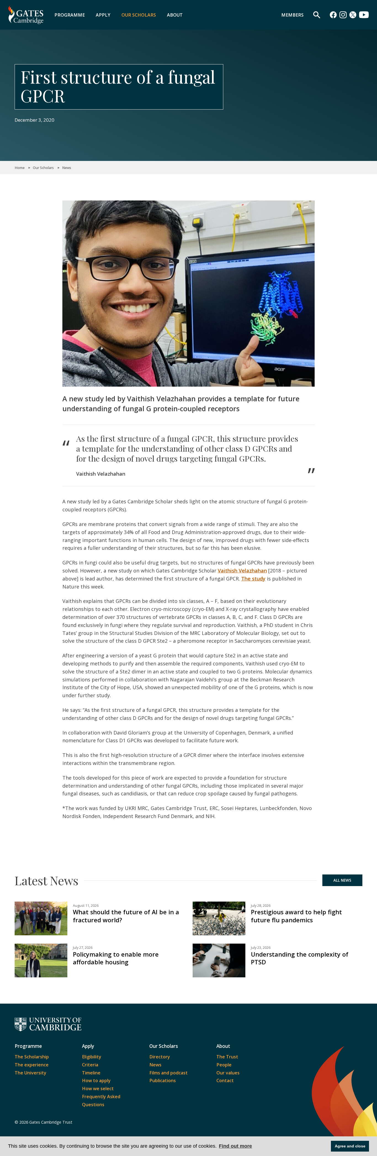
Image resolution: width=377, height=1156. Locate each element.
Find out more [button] (235, 1146)
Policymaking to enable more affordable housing (116, 958)
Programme (69, 15)
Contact (225, 1080)
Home (20, 167)
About (175, 15)
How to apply (96, 1080)
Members (292, 15)
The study (253, 578)
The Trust (227, 1057)
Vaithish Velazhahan (242, 570)
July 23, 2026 (260, 947)
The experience (32, 1065)
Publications (162, 1080)
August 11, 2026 (86, 905)
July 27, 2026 (82, 947)
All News (342, 880)
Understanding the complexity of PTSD (299, 958)
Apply (103, 15)
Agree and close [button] (350, 1146)
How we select (98, 1088)
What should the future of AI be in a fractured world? (126, 916)
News (66, 167)
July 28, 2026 (260, 905)
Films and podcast (168, 1073)
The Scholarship (32, 1057)
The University (30, 1073)
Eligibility (91, 1057)
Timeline (91, 1073)
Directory (159, 1057)
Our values (228, 1073)
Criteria (90, 1065)
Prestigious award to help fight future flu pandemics (296, 916)
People (224, 1065)
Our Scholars (138, 15)
